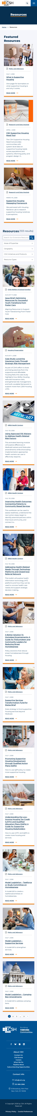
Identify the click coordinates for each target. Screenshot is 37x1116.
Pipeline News (18, 1065)
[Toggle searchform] (27, 3)
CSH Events (18, 1057)
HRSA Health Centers (15, 425)
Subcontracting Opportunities (18, 1067)
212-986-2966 (20, 1084)
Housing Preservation (15, 350)
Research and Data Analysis (19, 125)
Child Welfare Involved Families (19, 289)
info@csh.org (20, 1080)
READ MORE (18, 93)
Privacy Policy (11, 1111)
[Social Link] (11, 1044)
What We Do (18, 1062)
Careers (18, 1060)
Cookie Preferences (25, 1111)
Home (4, 27)
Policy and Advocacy (16, 69)
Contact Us (18, 1055)
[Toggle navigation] (34, 3)
